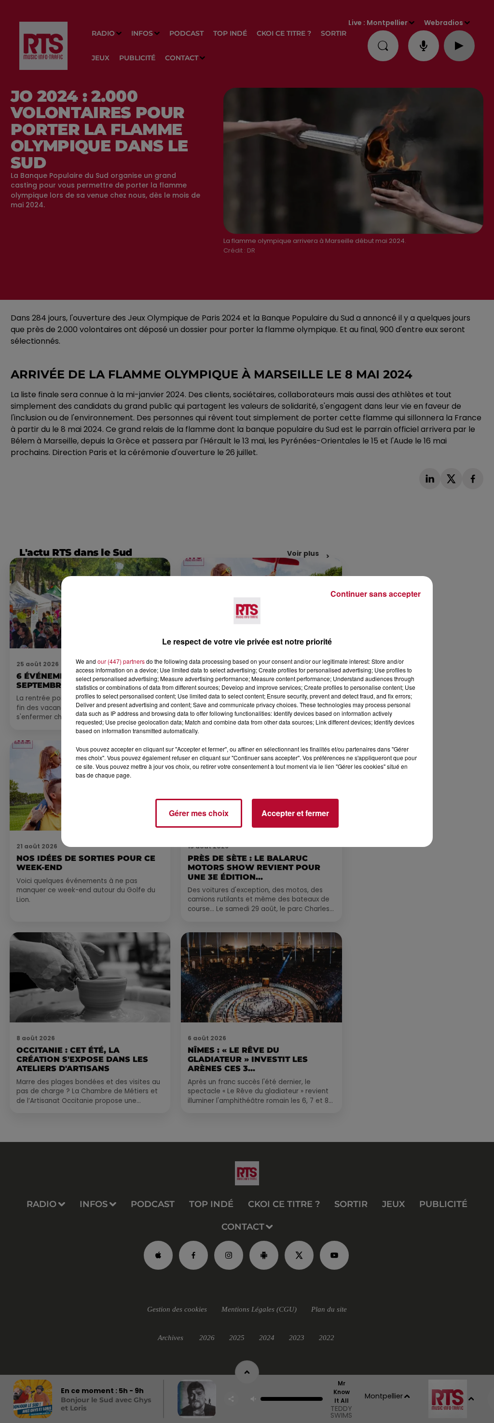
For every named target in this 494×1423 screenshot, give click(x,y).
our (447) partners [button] (121, 661)
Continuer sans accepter (375, 593)
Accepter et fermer (295, 813)
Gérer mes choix (199, 813)
